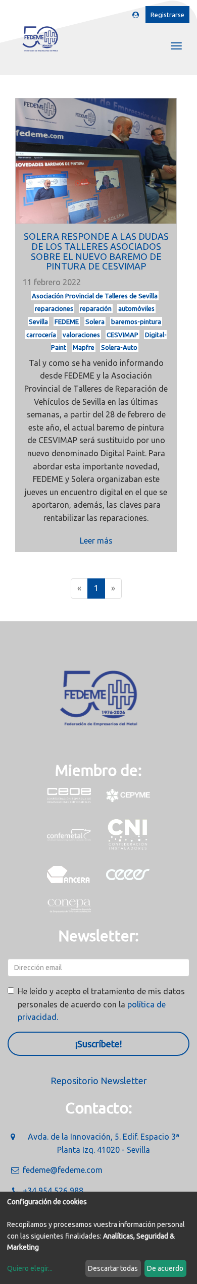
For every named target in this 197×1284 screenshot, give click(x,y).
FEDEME (67, 321)
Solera (95, 321)
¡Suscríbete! (98, 1044)
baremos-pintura (136, 321)
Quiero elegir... (30, 1268)
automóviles (136, 308)
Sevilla (38, 321)
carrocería (41, 334)
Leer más (96, 540)
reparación (96, 308)
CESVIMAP (122, 334)
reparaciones (54, 308)
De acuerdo (165, 1268)
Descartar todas (113, 1268)
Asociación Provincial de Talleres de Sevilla (95, 295)
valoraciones (81, 334)
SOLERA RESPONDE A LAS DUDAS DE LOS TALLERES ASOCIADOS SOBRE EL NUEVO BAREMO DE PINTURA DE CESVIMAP (96, 251)
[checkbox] (11, 990)
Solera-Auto (119, 347)
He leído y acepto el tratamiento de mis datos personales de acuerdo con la (101, 1004)
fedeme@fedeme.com (63, 1169)
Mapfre (83, 347)
